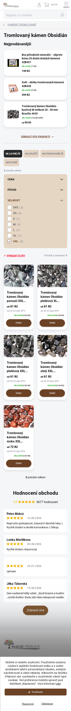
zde (58, 683)
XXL (17, 241)
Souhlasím (37, 692)
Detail (19, 322)
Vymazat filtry (16, 255)
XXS (17, 207)
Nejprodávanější (52, 153)
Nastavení (28, 703)
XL (16, 235)
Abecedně (11, 162)
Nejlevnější (13, 153)
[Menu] (66, 4)
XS (16, 213)
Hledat (62, 15)
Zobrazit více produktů (35, 136)
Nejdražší (31, 153)
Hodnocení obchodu (35, 493)
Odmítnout (47, 703)
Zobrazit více (35, 610)
